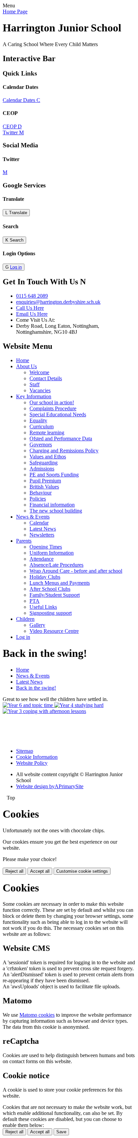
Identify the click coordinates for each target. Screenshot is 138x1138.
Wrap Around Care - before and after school (75, 571)
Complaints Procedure (52, 408)
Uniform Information (51, 553)
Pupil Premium (45, 480)
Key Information (33, 396)
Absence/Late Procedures (56, 565)
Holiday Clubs (44, 577)
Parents (23, 541)
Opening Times (45, 547)
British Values (44, 486)
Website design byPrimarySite (49, 786)
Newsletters (41, 535)
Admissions (41, 468)
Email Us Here (32, 314)
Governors (40, 444)
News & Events (33, 517)
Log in (16, 267)
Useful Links (43, 607)
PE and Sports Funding (54, 474)
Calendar (39, 523)
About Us (26, 366)
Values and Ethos (47, 456)
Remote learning (46, 432)
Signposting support (50, 613)
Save (61, 1131)
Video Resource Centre (54, 631)
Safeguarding (43, 462)
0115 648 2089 (32, 296)
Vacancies (40, 390)
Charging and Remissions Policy (63, 450)
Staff (34, 384)
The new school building (55, 511)
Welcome (39, 372)
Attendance (41, 559)
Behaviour (40, 492)
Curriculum (41, 426)
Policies (37, 499)
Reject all (14, 871)
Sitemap (24, 751)
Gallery (37, 625)
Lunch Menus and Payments (59, 583)
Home (22, 360)
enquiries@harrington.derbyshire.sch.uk (58, 302)
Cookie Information (37, 757)
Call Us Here (30, 308)
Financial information (52, 505)
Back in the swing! (36, 688)
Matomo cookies (37, 1015)
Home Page (15, 11)
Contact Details (45, 378)
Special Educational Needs (57, 414)
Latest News (42, 529)
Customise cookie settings (82, 871)
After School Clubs (49, 589)
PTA (34, 601)
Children (25, 619)
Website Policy (32, 763)
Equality (38, 420)
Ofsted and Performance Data (60, 438)
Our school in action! (51, 402)
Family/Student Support (54, 595)
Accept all (40, 871)
